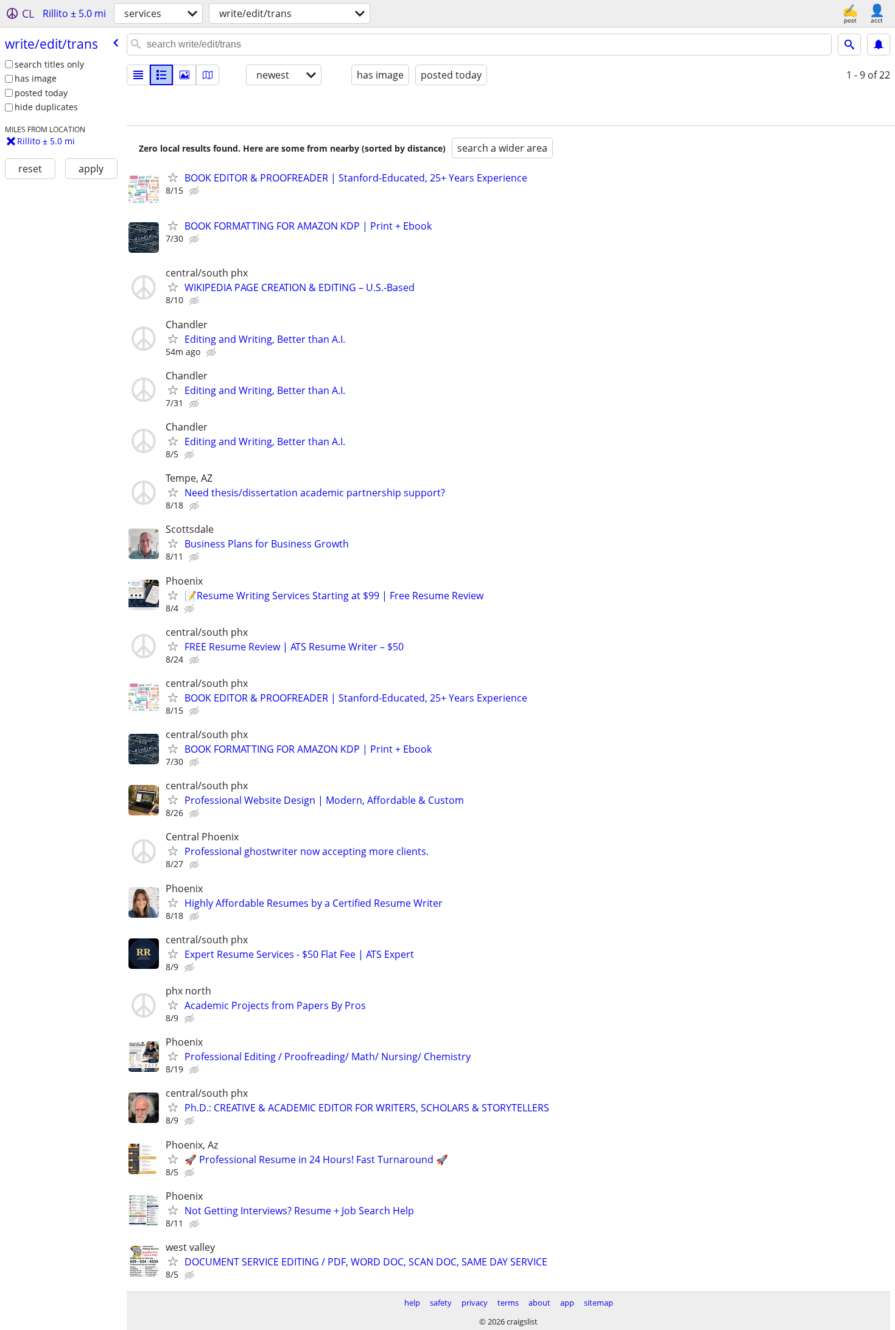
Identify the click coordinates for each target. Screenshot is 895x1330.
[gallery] (184, 75)
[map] (207, 75)
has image (36, 78)
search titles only (49, 64)
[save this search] (878, 44)
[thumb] (161, 75)
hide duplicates (46, 107)
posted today (41, 93)
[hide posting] (195, 191)
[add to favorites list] (173, 177)
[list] (138, 75)
